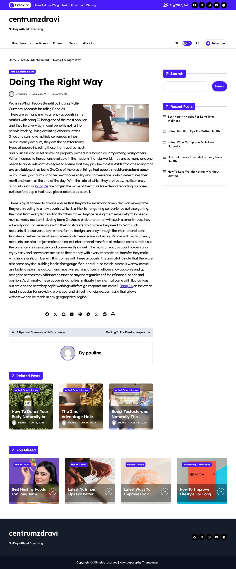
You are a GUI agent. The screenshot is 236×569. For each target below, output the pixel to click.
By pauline (22, 94)
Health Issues (22, 464)
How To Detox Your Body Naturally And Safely (30, 417)
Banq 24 (126, 285)
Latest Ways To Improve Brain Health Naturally (192, 144)
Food (72, 43)
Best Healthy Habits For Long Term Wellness (191, 118)
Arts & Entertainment (22, 71)
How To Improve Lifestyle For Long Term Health (195, 159)
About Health (20, 43)
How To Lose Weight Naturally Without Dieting (193, 173)
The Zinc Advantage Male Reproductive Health (77, 419)
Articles (41, 43)
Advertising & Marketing (196, 464)
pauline (93, 353)
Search (176, 73)
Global (87, 43)
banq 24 (41, 186)
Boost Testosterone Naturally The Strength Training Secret (130, 419)
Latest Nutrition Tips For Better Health (194, 131)
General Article (135, 464)
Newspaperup (128, 562)
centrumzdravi (34, 19)
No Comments (59, 94)
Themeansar (150, 562)
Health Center (78, 464)
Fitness (58, 43)
